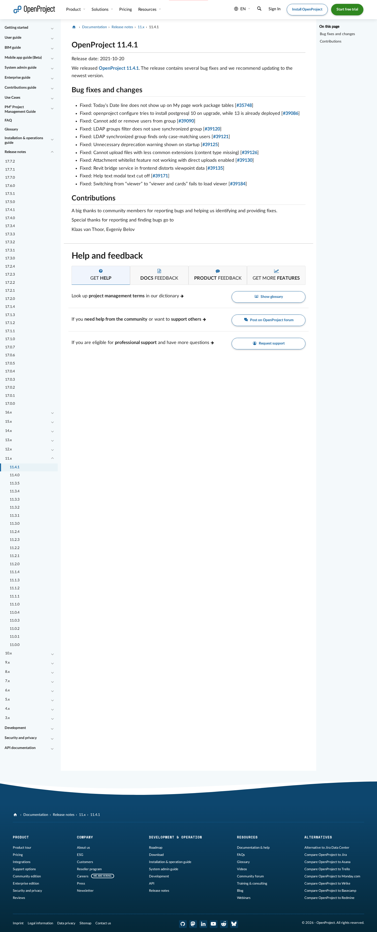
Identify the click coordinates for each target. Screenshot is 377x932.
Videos (242, 869)
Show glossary (271, 297)
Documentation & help (253, 847)
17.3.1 (10, 250)
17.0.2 (10, 387)
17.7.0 (10, 177)
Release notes (15, 152)
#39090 (186, 121)
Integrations (22, 862)
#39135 (215, 168)
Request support (271, 343)
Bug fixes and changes (337, 34)
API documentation (20, 748)
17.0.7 (10, 347)
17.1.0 (10, 339)
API (151, 883)
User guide (13, 37)
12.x (8, 449)
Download (156, 854)
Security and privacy (21, 738)
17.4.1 (10, 210)
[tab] (101, 275)
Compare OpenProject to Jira (325, 854)
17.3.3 (10, 234)
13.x (8, 440)
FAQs (241, 854)
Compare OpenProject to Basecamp (330, 890)
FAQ (8, 120)
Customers (85, 862)
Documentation (94, 27)
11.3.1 (14, 516)
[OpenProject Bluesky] (234, 924)
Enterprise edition (26, 883)
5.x (7, 699)
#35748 (244, 105)
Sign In (275, 9)
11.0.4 (14, 612)
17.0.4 (10, 371)
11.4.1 (14, 467)
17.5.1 (10, 194)
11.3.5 (14, 483)
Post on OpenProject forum (271, 320)
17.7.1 (10, 169)
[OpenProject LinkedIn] (203, 924)
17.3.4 (10, 226)
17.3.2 (10, 242)
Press (81, 883)
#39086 (290, 113)
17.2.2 (10, 283)
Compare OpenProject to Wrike (327, 883)
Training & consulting (252, 883)
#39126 (249, 152)
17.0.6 (10, 355)
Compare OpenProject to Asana (327, 862)
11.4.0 (14, 475)
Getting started (16, 27)
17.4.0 (10, 218)
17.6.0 (10, 186)
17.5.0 (10, 202)
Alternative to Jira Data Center (326, 847)
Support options (24, 869)
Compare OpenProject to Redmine (329, 897)
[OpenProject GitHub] (183, 924)
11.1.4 (14, 572)
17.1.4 (10, 307)
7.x (7, 681)
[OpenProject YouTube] (213, 924)
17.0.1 (10, 396)
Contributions (330, 41)
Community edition (27, 876)
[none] (68, 43)
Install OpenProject (307, 9)
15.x (8, 421)
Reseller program (89, 869)
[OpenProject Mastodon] (193, 924)
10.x (8, 653)
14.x (8, 431)
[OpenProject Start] (34, 9)
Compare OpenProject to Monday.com (332, 876)
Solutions (101, 9)
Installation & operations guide (24, 140)
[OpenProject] (74, 27)
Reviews (19, 897)
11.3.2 (14, 507)
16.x (8, 412)
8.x (7, 672)
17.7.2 (10, 161)
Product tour (22, 847)
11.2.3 (14, 540)
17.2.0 (10, 299)
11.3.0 (14, 523)
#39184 (237, 184)
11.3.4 (14, 491)
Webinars (244, 897)
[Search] (259, 9)
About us (83, 847)
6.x (7, 690)
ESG (80, 854)
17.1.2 (10, 323)
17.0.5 (10, 363)
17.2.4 (10, 266)
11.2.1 (14, 556)
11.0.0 (14, 645)
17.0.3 (10, 379)
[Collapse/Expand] (52, 28)
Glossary (11, 129)
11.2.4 (14, 532)
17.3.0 (10, 258)
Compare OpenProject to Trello (327, 869)
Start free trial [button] (347, 9)
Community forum (250, 876)
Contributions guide (20, 87)
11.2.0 (14, 564)
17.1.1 (10, 331)
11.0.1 (14, 637)
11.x (8, 458)
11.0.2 (14, 629)
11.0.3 (14, 620)
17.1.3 (10, 315)
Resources (147, 9)
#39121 (221, 137)
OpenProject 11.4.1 (119, 68)
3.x (7, 718)
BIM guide (13, 47)
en (243, 9)
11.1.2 (14, 588)
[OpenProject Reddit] (224, 924)
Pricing (18, 854)
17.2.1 (10, 290)
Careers (82, 876)
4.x (7, 709)
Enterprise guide (17, 77)
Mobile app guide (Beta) (23, 57)
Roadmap (155, 847)
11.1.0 (14, 604)
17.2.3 (10, 274)
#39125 (210, 145)
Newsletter (85, 890)
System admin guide (20, 67)
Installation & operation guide (170, 862)
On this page (329, 26)
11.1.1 (14, 596)
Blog (240, 890)
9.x (7, 662)
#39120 (212, 129)
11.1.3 (14, 580)
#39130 (244, 160)
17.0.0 (10, 404)
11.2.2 (14, 548)
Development (15, 728)
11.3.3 (14, 499)
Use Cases (12, 97)
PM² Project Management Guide (20, 109)
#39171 (160, 176)
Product (74, 9)
